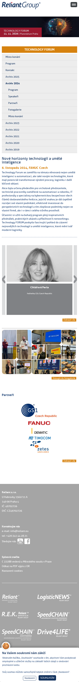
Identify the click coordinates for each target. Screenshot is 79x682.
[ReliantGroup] (22, 9)
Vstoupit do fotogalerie (64, 378)
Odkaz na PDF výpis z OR (16, 566)
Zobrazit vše (69, 320)
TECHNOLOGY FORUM (39, 49)
